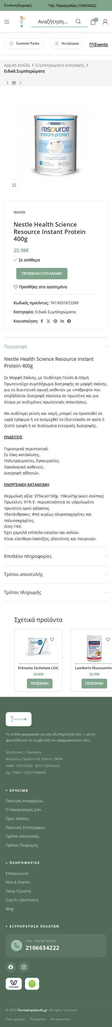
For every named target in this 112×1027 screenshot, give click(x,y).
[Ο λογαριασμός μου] (105, 21)
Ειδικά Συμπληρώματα (24, 71)
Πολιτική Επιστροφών (25, 827)
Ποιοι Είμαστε (18, 891)
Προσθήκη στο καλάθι (42, 273)
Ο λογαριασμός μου (23, 809)
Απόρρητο (38, 1019)
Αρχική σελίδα (17, 65)
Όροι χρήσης (15, 1019)
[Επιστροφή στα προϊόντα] (14, 83)
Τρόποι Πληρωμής (22, 845)
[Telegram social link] (69, 321)
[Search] (59, 21)
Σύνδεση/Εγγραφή (18, 5)
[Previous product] (7, 83)
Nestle (19, 212)
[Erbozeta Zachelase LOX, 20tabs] (38, 648)
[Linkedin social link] (62, 321)
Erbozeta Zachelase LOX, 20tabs (38, 670)
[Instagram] (24, 967)
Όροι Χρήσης (17, 818)
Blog (10, 908)
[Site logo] (22, 21)
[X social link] (48, 321)
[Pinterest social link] (55, 321)
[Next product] (20, 83)
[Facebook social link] (41, 321)
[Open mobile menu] (6, 21)
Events (101, 45)
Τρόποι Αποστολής (22, 836)
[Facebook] (11, 967)
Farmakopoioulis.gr (32, 1010)
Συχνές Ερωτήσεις (22, 899)
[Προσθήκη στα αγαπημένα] (52, 639)
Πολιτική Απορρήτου (24, 801)
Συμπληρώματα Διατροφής (60, 65)
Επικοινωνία (17, 873)
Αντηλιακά (70, 43)
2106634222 (43, 947)
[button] (39, 683)
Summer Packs (27, 43)
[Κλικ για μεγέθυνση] (14, 185)
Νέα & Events (18, 882)
